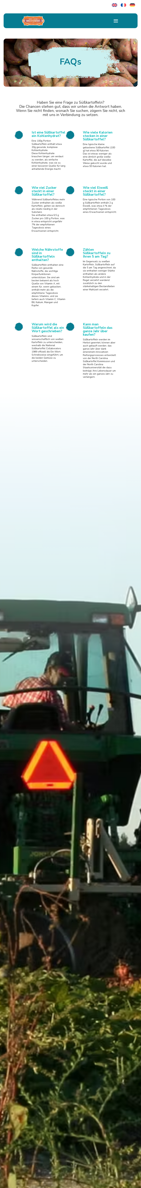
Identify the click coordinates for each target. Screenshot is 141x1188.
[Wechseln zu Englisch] (114, 5)
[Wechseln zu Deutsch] (132, 5)
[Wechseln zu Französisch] (123, 5)
